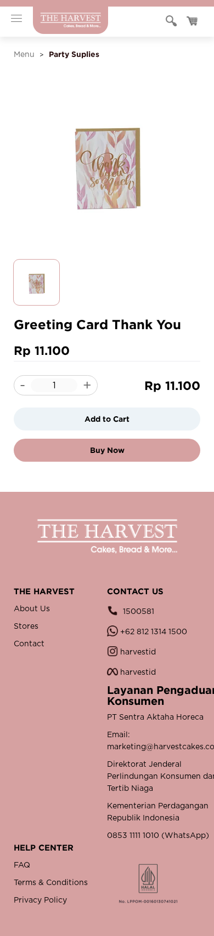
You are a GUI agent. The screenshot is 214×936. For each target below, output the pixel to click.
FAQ (22, 865)
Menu (24, 55)
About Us (32, 609)
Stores (26, 626)
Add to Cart (107, 419)
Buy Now (107, 450)
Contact (29, 644)
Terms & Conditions (51, 883)
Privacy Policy (40, 900)
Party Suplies (74, 54)
